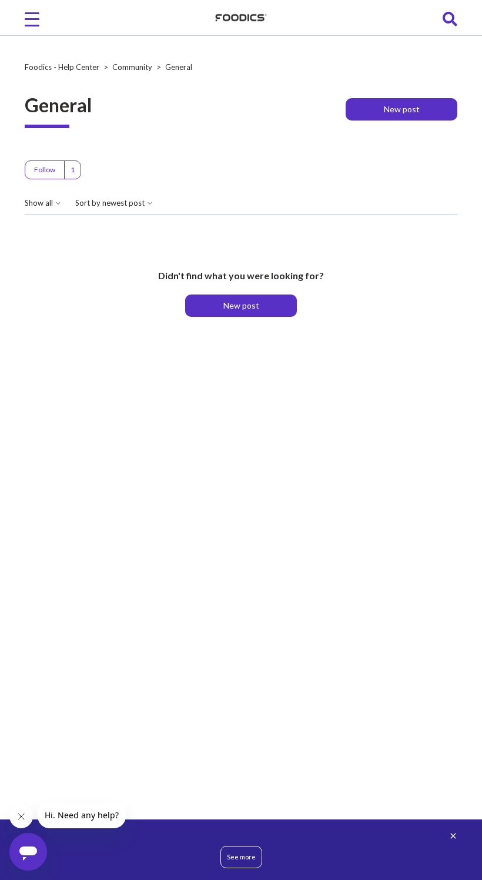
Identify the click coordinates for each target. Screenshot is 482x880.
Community (132, 67)
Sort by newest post (110, 203)
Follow (44, 169)
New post (402, 109)
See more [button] (241, 857)
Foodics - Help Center (62, 67)
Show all (40, 203)
